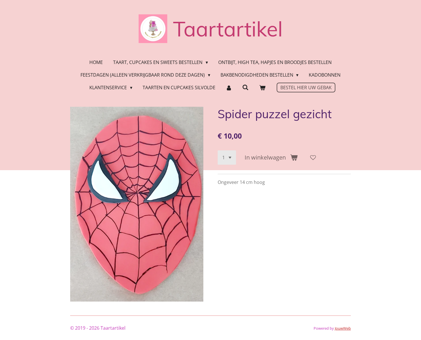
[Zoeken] (245, 87)
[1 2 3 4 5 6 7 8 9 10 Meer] (227, 157)
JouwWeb (343, 328)
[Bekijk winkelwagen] (262, 87)
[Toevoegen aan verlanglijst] (313, 157)
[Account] (229, 87)
